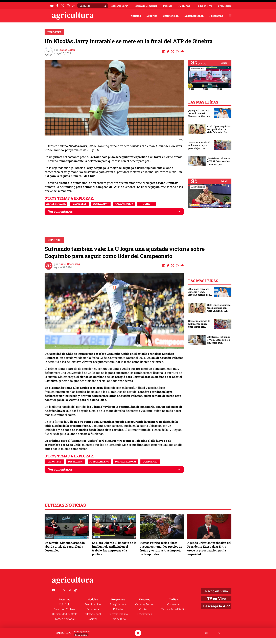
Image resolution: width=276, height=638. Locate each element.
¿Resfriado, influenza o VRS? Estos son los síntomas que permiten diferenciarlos (218, 161)
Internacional (93, 614)
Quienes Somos (144, 604)
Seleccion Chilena (64, 609)
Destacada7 (101, 203)
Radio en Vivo (204, 6)
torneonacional (125, 461)
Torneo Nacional (65, 619)
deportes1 (79, 203)
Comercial (173, 604)
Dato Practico (93, 604)
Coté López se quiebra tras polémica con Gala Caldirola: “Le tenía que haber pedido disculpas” (219, 129)
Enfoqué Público (118, 614)
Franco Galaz (67, 50)
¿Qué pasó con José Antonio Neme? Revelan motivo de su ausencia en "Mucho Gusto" (200, 113)
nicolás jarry (124, 203)
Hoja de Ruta (118, 619)
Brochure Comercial (146, 6)
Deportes (151, 15)
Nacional (92, 619)
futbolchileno (99, 461)
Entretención (171, 15)
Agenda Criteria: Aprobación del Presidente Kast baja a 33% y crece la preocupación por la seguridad (209, 548)
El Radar (118, 609)
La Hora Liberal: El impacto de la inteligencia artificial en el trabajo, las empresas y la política (114, 548)
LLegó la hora (118, 604)
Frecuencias (224, 6)
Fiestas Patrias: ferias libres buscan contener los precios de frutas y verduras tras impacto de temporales (161, 548)
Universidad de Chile (64, 614)
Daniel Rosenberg (69, 264)
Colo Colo (64, 604)
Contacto (144, 609)
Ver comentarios (60, 211)
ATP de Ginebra (56, 203)
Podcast (167, 6)
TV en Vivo (184, 6)
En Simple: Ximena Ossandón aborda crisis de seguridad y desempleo (65, 546)
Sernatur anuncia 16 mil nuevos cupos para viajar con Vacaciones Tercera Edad (199, 145)
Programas (216, 15)
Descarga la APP (120, 5)
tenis (146, 203)
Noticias (136, 15)
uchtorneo (150, 461)
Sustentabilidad (194, 15)
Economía (93, 609)
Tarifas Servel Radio (173, 609)
